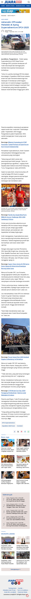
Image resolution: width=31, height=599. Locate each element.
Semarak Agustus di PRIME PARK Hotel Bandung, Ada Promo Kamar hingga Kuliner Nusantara (23, 465)
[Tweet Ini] (18, 431)
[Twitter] (15, 583)
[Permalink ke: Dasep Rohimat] (2, 31)
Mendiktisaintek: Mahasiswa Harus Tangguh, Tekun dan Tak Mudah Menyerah (16, 506)
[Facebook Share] (14, 431)
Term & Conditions (22, 590)
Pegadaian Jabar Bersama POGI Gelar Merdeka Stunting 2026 (7, 547)
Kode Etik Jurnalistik (10, 592)
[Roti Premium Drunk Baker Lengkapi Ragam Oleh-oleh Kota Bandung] (23, 475)
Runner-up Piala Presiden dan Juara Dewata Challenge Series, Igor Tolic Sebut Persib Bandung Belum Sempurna (16, 512)
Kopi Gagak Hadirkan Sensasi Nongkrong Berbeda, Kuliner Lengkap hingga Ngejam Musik (23, 449)
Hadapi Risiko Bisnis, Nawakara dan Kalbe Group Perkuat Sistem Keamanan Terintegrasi (23, 547)
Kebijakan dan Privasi (9, 590)
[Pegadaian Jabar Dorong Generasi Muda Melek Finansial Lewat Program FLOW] (7, 555)
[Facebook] (12, 583)
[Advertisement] (15, 108)
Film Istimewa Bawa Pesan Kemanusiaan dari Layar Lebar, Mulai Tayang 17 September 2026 (7, 465)
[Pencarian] (29, 2)
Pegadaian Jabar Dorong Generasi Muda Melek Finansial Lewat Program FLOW (7, 562)
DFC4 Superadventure (8, 423)
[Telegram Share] (25, 431)
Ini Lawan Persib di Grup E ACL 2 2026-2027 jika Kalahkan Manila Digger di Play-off (15, 518)
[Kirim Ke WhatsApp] (28, 431)
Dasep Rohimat (8, 30)
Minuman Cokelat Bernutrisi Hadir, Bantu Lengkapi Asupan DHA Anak (7, 449)
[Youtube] (19, 583)
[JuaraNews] (13, 2)
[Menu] (2, 2)
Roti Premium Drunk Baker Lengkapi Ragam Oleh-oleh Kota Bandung (23, 482)
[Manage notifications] (27, 595)
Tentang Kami (12, 588)
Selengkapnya (15, 569)
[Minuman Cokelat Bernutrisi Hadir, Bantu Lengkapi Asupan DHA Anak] (7, 442)
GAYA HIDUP (4, 19)
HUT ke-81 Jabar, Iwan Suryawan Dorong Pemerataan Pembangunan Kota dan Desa (16, 525)
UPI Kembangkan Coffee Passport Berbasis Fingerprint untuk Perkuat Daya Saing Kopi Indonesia (7, 482)
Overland (19, 426)
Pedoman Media (22, 592)
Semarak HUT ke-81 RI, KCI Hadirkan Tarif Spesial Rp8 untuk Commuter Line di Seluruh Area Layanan (23, 562)
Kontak (20, 588)
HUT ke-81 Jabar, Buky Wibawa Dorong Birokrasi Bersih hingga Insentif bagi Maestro (15, 500)
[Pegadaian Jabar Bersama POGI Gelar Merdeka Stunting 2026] (7, 540)
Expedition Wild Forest (8, 426)
